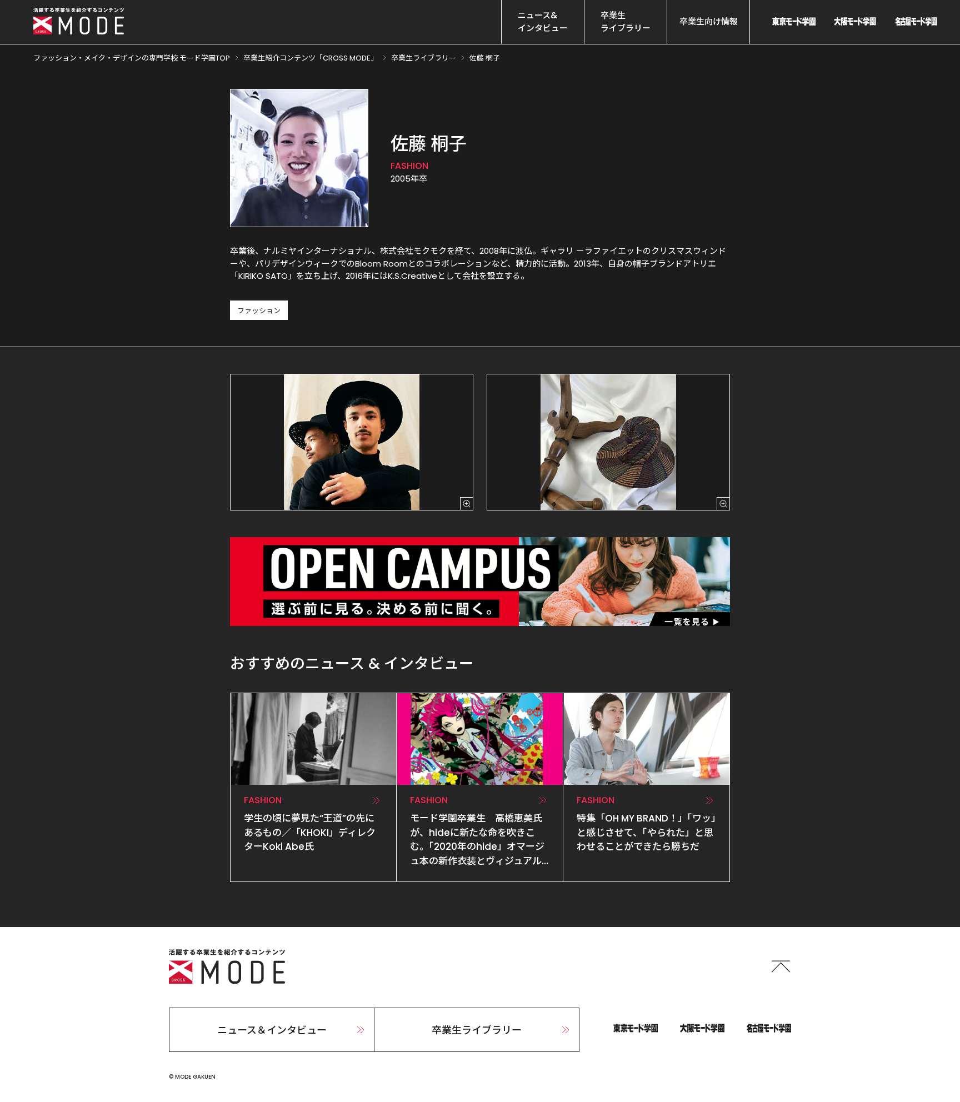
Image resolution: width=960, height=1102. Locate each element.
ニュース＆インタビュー (272, 1030)
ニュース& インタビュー (543, 21)
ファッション (259, 310)
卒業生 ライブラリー (626, 21)
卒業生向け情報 (708, 21)
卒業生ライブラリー (477, 1030)
